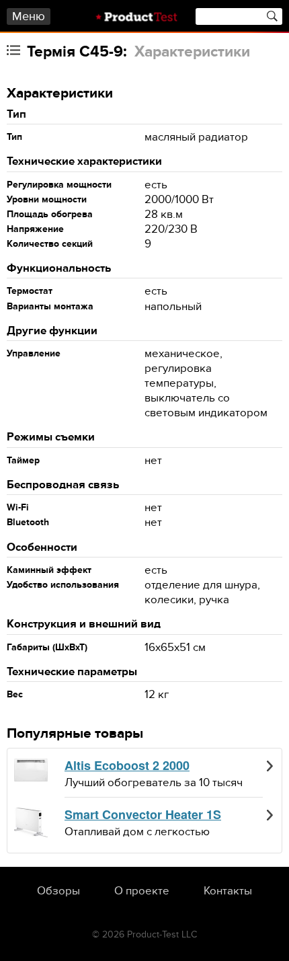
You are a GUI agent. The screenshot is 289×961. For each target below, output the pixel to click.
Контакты (228, 891)
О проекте (141, 891)
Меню (28, 16)
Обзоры (58, 891)
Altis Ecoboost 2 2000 (127, 766)
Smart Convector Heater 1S (143, 815)
